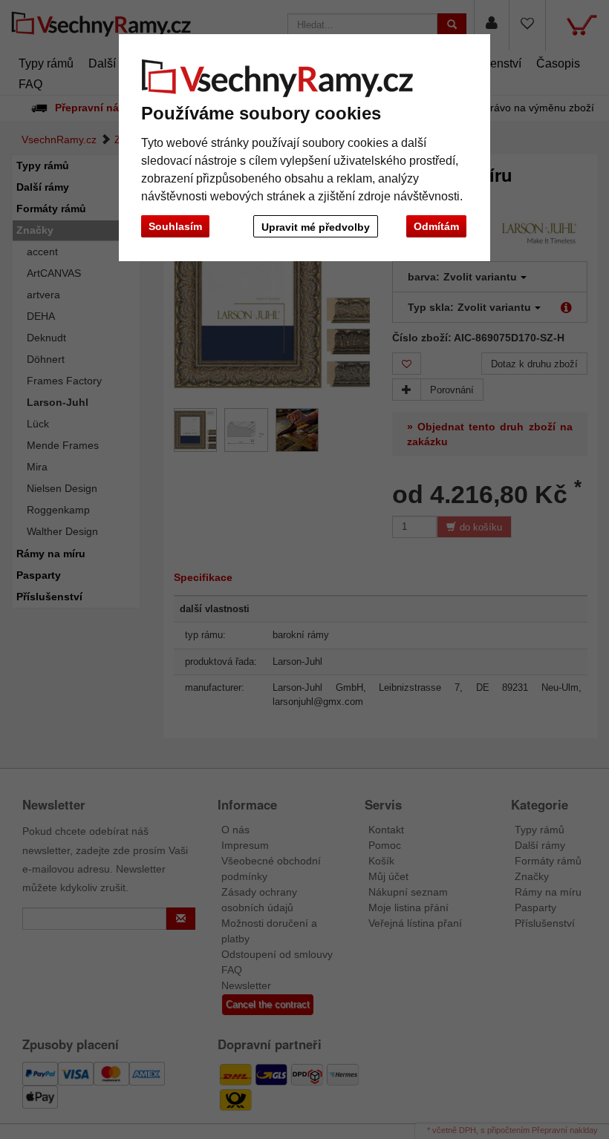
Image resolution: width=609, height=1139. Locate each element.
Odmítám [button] (436, 226)
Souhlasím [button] (175, 226)
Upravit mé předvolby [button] (315, 227)
